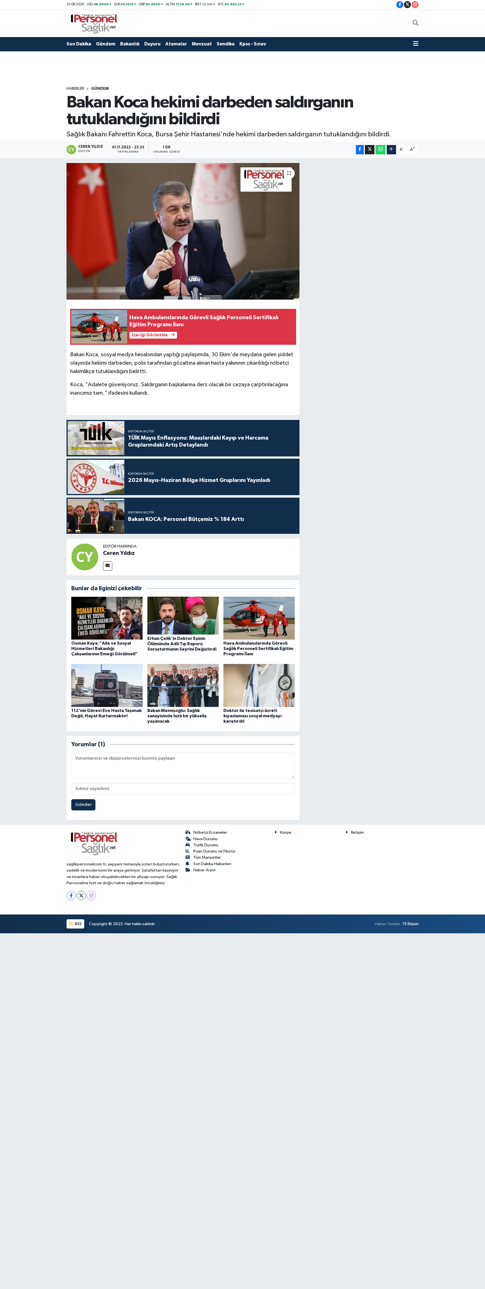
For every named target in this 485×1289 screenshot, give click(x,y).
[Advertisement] (361, 247)
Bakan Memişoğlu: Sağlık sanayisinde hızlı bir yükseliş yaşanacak (177, 715)
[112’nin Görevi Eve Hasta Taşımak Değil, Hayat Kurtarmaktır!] (107, 685)
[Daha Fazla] (391, 149)
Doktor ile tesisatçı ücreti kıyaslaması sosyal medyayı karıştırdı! (252, 715)
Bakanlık (129, 44)
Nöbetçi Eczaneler (210, 832)
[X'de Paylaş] (369, 149)
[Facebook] (71, 895)
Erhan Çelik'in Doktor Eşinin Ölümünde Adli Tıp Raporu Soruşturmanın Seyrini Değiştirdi (181, 643)
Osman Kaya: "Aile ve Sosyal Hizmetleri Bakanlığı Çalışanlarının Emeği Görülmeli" (104, 648)
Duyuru (152, 44)
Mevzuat (202, 44)
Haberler (75, 89)
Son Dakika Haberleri (212, 864)
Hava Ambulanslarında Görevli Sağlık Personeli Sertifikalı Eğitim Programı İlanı (258, 648)
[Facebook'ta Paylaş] (360, 149)
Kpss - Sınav (252, 44)
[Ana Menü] (415, 44)
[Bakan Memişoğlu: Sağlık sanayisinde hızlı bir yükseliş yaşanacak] (183, 685)
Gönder (83, 804)
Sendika (226, 44)
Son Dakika (79, 44)
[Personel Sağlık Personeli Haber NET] (96, 23)
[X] (81, 895)
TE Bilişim (410, 924)
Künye (285, 832)
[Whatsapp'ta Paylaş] (380, 149)
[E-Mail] (107, 566)
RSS (78, 924)
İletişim (357, 832)
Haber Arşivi (204, 870)
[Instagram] (91, 895)
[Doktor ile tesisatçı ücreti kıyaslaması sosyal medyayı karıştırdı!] (259, 685)
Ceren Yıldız (119, 553)
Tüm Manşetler (207, 857)
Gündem (105, 44)
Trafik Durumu (205, 845)
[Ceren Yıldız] (84, 557)
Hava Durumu (205, 839)
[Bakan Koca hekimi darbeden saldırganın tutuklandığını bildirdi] (183, 231)
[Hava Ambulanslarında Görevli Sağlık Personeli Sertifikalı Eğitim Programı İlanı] (259, 618)
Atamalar (176, 44)
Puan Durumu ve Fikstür (214, 851)
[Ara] (415, 23)
